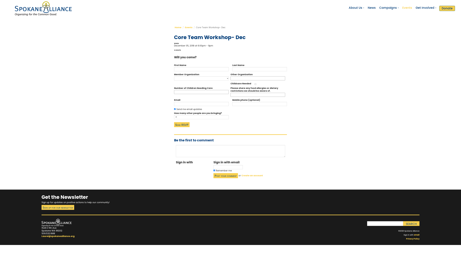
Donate (447, 8)
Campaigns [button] (388, 8)
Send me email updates (189, 109)
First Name (180, 65)
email (416, 235)
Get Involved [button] (425, 8)
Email (177, 100)
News (372, 8)
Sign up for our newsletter (58, 207)
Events (407, 8)
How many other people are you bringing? (198, 113)
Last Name (238, 65)
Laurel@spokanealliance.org (58, 236)
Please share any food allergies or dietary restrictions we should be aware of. (254, 89)
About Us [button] (356, 8)
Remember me (224, 170)
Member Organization (186, 74)
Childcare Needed (240, 83)
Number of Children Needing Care (193, 88)
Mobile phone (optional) (246, 100)
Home (178, 27)
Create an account (252, 175)
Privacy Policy (412, 239)
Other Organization (241, 74)
